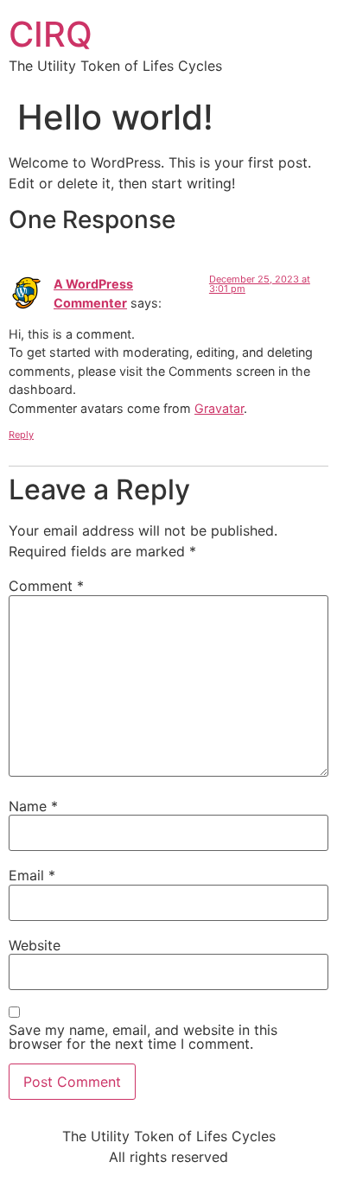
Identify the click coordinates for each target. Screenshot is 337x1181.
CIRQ (50, 34)
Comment (46, 586)
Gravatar (219, 408)
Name (33, 806)
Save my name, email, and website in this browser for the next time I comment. (143, 1037)
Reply (21, 435)
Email (32, 875)
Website (34, 945)
